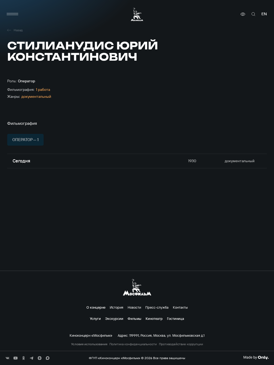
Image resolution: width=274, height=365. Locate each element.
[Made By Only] (256, 357)
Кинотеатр (154, 318)
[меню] (12, 14)
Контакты (180, 307)
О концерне (95, 307)
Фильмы (134, 318)
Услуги (95, 318)
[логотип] (137, 14)
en (264, 14)
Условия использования (89, 344)
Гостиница (175, 318)
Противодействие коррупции (181, 344)
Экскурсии (114, 318)
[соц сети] (7, 358)
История (116, 307)
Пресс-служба (157, 307)
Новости (134, 307)
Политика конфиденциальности (133, 344)
